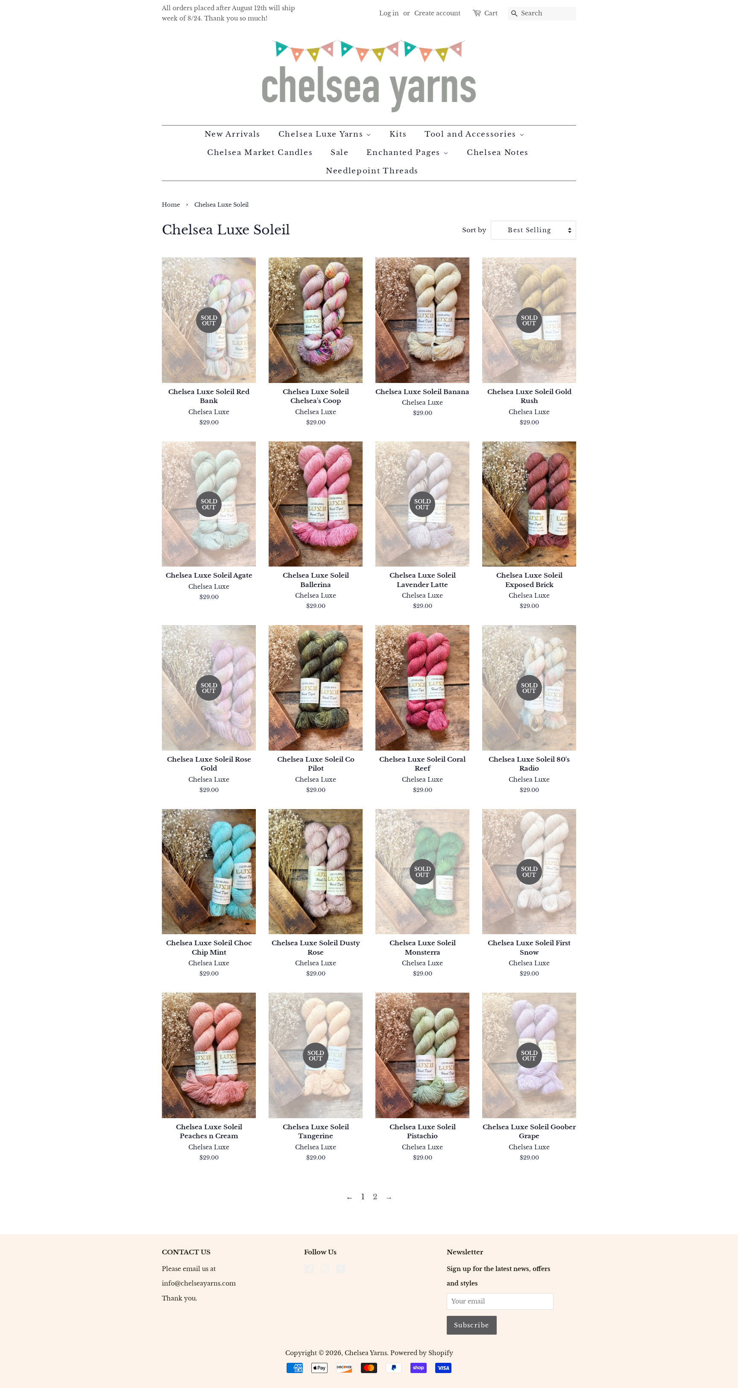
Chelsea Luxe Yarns (322, 134)
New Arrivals (233, 134)
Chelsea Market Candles (260, 152)
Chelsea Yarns (366, 1353)
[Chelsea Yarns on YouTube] (341, 1270)
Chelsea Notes (498, 152)
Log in (389, 13)
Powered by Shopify (421, 1353)
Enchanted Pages (404, 152)
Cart (491, 13)
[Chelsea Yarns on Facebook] (309, 1270)
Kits (398, 134)
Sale (340, 152)
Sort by (474, 230)
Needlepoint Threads (372, 171)
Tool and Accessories (472, 134)
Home (171, 205)
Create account (437, 13)
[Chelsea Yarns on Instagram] (325, 1270)
